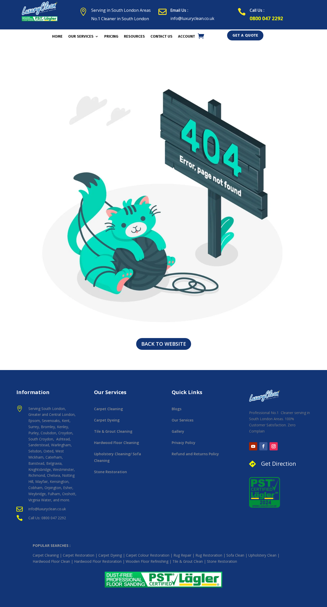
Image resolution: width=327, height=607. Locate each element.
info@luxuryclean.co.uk (192, 18)
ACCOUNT (186, 37)
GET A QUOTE (245, 35)
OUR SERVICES (81, 37)
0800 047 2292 (266, 18)
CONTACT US (161, 37)
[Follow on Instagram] (274, 446)
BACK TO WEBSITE (163, 343)
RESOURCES (134, 37)
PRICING (111, 37)
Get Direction (278, 463)
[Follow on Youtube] (253, 446)
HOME (57, 37)
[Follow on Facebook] (263, 446)
